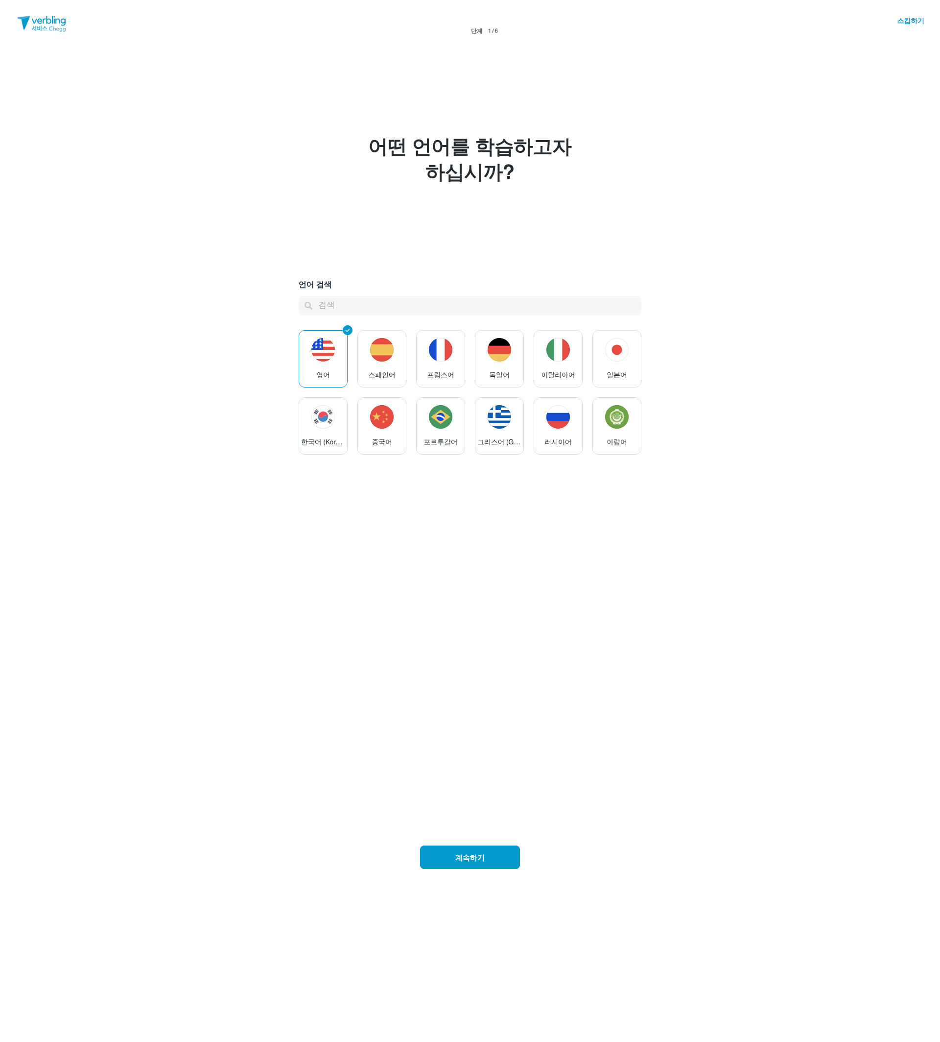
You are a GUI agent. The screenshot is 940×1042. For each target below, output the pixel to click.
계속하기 (470, 857)
